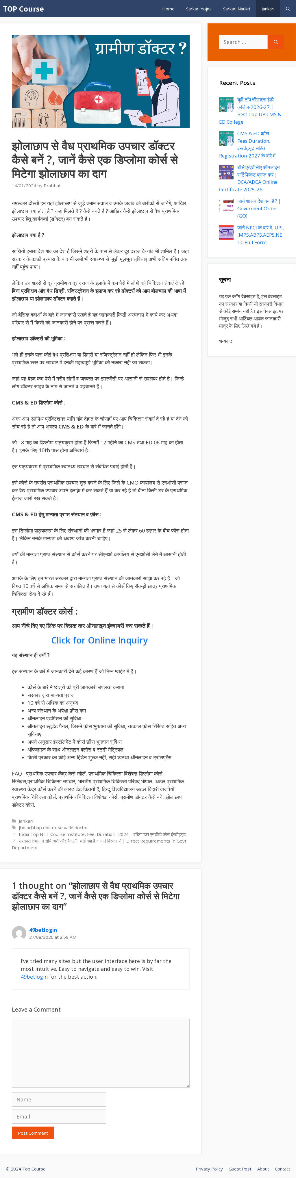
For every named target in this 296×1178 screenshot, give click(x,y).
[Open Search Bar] (288, 8)
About (263, 1169)
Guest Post (240, 1169)
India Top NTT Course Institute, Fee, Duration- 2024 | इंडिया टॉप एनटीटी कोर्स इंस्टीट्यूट (102, 834)
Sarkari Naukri (236, 9)
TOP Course (23, 9)
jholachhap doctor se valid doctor (53, 827)
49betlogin (43, 929)
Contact (282, 1169)
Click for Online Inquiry (100, 640)
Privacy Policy (209, 1169)
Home (168, 9)
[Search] (276, 42)
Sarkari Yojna (199, 9)
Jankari (268, 9)
